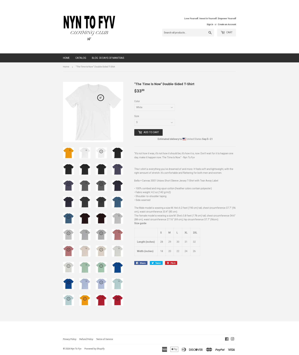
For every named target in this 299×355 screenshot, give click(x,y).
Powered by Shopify (94, 348)
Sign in (210, 24)
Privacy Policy (69, 339)
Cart (229, 32)
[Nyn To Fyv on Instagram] (232, 339)
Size (136, 116)
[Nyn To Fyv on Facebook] (227, 339)
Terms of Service (104, 339)
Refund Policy (86, 339)
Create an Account (227, 24)
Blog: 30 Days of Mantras (108, 58)
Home (66, 58)
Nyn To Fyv (76, 348)
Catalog (80, 58)
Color (137, 101)
